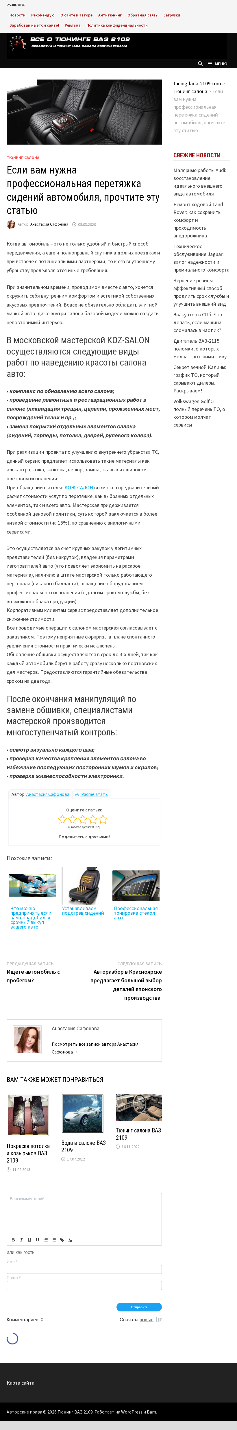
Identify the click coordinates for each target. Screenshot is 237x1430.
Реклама (73, 25)
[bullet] (54, 1239)
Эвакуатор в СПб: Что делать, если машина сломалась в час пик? (197, 322)
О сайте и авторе (76, 15)
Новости (17, 15)
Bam (151, 1412)
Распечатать (94, 794)
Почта (14, 1277)
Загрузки (171, 15)
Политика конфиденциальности (117, 25)
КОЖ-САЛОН (78, 487)
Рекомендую (43, 15)
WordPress (131, 1412)
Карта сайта (20, 1382)
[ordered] (46, 1239)
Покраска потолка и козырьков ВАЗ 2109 (28, 1153)
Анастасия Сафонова (49, 224)
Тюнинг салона (23, 157)
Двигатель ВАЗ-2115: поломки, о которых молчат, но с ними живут (201, 348)
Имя (12, 1261)
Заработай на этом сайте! (34, 25)
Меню (221, 64)
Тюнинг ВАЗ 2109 (75, 1412)
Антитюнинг (110, 15)
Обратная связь (142, 15)
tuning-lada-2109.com (197, 83)
